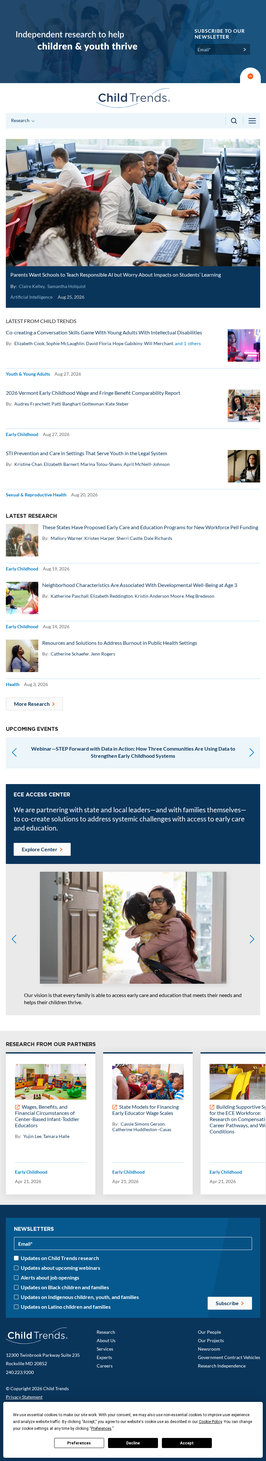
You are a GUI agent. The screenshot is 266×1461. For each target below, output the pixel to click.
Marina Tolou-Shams (101, 464)
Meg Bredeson (200, 596)
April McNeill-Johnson (147, 464)
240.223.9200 (20, 1372)
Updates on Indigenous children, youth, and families (80, 1297)
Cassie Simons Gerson (143, 1124)
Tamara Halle (56, 1136)
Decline (133, 1443)
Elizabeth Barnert (61, 464)
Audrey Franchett (32, 403)
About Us (106, 1340)
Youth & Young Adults (28, 374)
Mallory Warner (67, 538)
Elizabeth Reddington (111, 596)
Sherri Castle (129, 538)
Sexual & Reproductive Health (36, 494)
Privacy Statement (24, 1397)
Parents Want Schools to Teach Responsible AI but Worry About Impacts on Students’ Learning (115, 274)
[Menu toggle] (252, 120)
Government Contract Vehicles (229, 1357)
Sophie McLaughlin (65, 343)
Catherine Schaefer (70, 653)
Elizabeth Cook (29, 343)
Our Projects (211, 1340)
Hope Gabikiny (127, 343)
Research (106, 1332)
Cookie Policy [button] (210, 1421)
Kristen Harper (99, 538)
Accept (187, 1443)
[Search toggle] (234, 121)
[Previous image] (14, 939)
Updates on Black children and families (65, 1287)
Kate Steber (117, 403)
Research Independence (222, 1365)
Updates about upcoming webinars (60, 1268)
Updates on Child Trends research (60, 1258)
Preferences (79, 1443)
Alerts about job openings (50, 1277)
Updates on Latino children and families (66, 1307)
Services (105, 1349)
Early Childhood (22, 434)
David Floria (98, 343)
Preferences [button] (101, 1428)
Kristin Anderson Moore (159, 596)
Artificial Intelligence (31, 297)
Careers (105, 1365)
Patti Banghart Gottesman (78, 403)
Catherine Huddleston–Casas (141, 1129)
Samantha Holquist (66, 286)
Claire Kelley (31, 286)
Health (12, 684)
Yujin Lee (32, 1136)
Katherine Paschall (70, 596)
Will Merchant (158, 343)
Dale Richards (158, 538)
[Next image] (252, 939)
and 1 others (188, 343)
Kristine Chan (28, 464)
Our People (209, 1332)
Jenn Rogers (103, 653)
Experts (104, 1357)
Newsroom (209, 1349)
